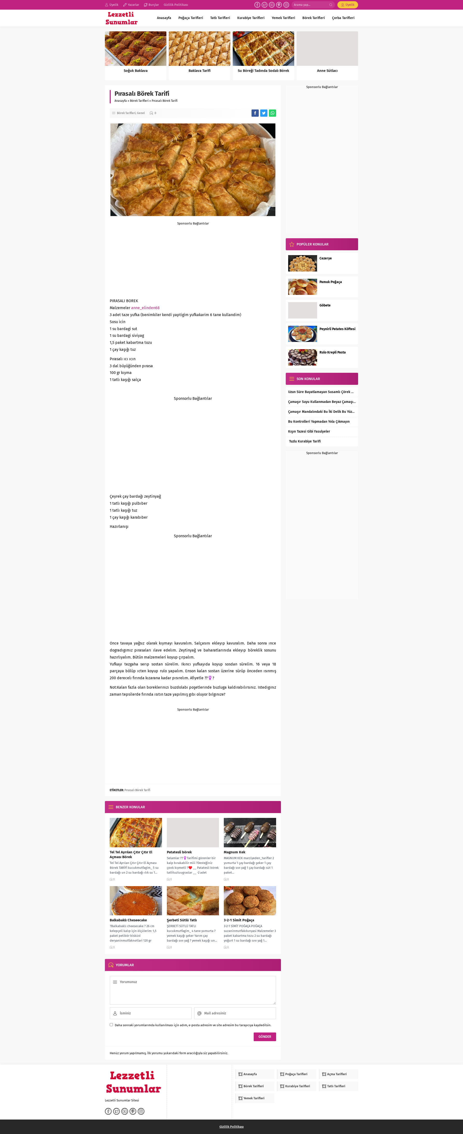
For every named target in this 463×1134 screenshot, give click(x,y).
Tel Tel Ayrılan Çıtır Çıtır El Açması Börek (131, 854)
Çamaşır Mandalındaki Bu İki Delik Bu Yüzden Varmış (322, 412)
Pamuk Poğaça (331, 282)
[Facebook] (257, 5)
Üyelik (350, 5)
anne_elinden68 (145, 308)
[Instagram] (286, 5)
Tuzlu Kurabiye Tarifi (304, 441)
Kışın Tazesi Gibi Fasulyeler (309, 431)
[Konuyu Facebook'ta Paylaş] (255, 113)
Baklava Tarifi (200, 70)
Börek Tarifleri (139, 100)
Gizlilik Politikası (231, 1126)
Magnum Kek (234, 852)
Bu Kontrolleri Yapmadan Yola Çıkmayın (319, 422)
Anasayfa (121, 100)
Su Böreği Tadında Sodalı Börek (263, 70)
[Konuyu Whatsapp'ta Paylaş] (272, 113)
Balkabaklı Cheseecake (128, 920)
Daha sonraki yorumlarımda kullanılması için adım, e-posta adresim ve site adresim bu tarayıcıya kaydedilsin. (193, 1025)
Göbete (325, 305)
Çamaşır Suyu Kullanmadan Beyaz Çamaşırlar (322, 402)
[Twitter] (264, 5)
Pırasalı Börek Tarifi (137, 790)
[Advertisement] (193, 259)
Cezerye (326, 258)
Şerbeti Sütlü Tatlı (182, 920)
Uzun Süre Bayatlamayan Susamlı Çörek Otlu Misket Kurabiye (322, 392)
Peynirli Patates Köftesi (337, 329)
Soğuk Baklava (136, 70)
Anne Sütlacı (327, 70)
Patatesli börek (179, 852)
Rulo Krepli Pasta (333, 352)
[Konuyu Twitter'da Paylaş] (263, 113)
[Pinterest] (279, 5)
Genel (141, 113)
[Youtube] (272, 5)
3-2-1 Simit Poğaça (239, 920)
